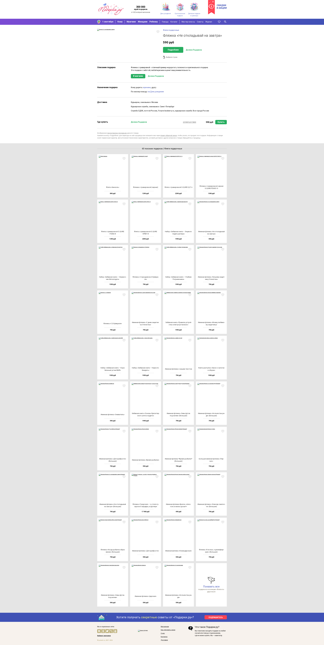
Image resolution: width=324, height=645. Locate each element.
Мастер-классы (188, 22)
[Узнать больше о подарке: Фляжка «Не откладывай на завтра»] (128, 30)
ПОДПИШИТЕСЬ (216, 617)
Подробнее (173, 50)
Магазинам (165, 626)
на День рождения (156, 92)
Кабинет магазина (104, 636)
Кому (120, 22)
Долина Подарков (194, 50)
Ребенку (153, 22)
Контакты (164, 637)
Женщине (142, 22)
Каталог (173, 22)
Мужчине (131, 22)
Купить (221, 122)
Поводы (165, 22)
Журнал (208, 22)
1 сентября (107, 22)
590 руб (209, 122)
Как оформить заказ (168, 630)
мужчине (147, 87)
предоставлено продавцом (117, 133)
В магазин (138, 76)
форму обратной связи (168, 135)
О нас (163, 633)
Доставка (164, 640)
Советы (200, 22)
